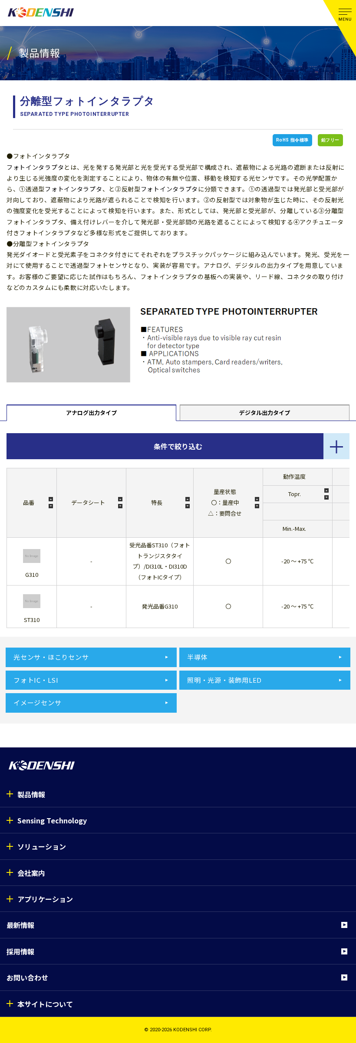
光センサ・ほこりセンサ (51, 656)
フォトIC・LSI (36, 679)
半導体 (197, 656)
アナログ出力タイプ (91, 413)
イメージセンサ (37, 702)
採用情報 (20, 951)
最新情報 (20, 925)
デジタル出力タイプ (264, 413)
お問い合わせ (27, 977)
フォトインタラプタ (35, 167)
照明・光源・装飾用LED (224, 679)
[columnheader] (31, 502)
